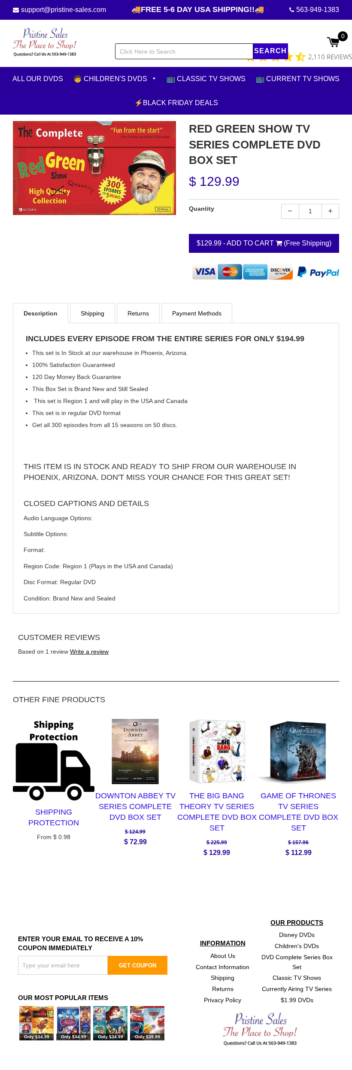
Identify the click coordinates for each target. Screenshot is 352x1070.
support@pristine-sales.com (63, 9)
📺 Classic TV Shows (206, 78)
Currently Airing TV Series (297, 988)
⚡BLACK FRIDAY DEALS (176, 102)
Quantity (201, 208)
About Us (222, 955)
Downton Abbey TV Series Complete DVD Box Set (135, 806)
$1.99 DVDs (297, 1000)
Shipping (222, 977)
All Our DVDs (37, 78)
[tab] (40, 313)
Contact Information (222, 966)
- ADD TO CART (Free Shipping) (264, 242)
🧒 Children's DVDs (111, 78)
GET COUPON (137, 965)
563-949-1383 (317, 9)
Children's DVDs (297, 946)
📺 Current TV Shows (298, 78)
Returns (223, 988)
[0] (333, 43)
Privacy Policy (222, 1000)
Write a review (89, 651)
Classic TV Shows (297, 977)
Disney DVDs (297, 934)
